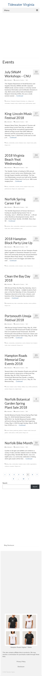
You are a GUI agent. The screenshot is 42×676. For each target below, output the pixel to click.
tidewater (9, 80)
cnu (26, 101)
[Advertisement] (21, 34)
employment (23, 226)
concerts (17, 186)
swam (34, 103)
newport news (21, 103)
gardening (15, 430)
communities (12, 142)
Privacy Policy (21, 661)
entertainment (18, 343)
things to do (7, 145)
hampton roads (14, 103)
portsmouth (14, 345)
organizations (33, 464)
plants (20, 432)
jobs (9, 228)
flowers (11, 430)
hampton (21, 265)
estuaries (26, 303)
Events (22, 80)
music (24, 142)
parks (35, 142)
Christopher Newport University (18, 101)
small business (28, 103)
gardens (21, 430)
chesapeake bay (10, 303)
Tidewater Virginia (21, 4)
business (8, 101)
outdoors (7, 466)
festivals (21, 142)
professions (17, 228)
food (31, 343)
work (21, 228)
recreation (11, 466)
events (16, 142)
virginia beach (21, 188)
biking (7, 464)
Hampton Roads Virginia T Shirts (21, 647)
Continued (19, 96)
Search (5, 483)
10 (23, 479)
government (29, 226)
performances (8, 188)
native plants (12, 432)
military (23, 386)
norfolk (12, 228)
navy (26, 386)
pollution (34, 303)
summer (6, 389)
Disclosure (21, 666)
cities (7, 142)
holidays (19, 386)
